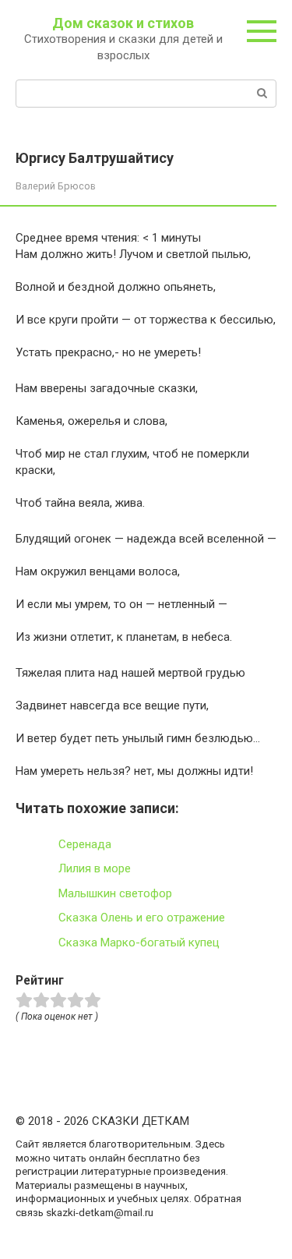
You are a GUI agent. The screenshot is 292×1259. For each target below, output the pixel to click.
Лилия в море (94, 868)
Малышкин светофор (115, 893)
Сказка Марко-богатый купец (139, 942)
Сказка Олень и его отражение (141, 918)
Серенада (84, 844)
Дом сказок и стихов (123, 23)
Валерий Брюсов (56, 186)
